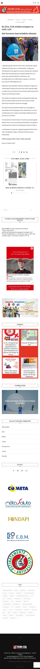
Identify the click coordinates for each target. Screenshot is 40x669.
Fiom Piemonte (6, 604)
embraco (9, 598)
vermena (12, 618)
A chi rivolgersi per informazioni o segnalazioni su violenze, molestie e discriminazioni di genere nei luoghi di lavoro (10, 348)
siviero (4, 615)
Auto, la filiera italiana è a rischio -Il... (20, 188)
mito (9, 612)
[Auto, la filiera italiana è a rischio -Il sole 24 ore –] (20, 173)
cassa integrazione (29, 593)
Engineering (18, 598)
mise (4, 612)
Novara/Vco (6, 446)
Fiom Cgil (26, 601)
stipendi (11, 615)
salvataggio (22, 612)
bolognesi (18, 593)
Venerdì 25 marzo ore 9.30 (29, 344)
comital (12, 595)
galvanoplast (16, 604)
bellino (5, 593)
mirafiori (34, 609)
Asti (3, 432)
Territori (24, 19)
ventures (5, 618)
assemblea (23, 590)
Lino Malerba (18, 609)
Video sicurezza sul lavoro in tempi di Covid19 (20, 402)
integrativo (32, 607)
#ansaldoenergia (7, 590)
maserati (26, 609)
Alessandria (10, 19)
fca (12, 601)
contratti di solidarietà (22, 595)
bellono (11, 593)
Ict (12, 607)
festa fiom (18, 601)
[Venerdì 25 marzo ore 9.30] (29, 335)
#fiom (16, 590)
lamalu (5, 609)
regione (15, 612)
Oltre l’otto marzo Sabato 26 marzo (10, 372)
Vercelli (30, 19)
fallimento (6, 601)
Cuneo (17, 19)
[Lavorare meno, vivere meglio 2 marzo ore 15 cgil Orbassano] (29, 362)
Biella (3, 436)
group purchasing (27, 604)
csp (3, 598)
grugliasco (6, 607)
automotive (31, 590)
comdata (5, 595)
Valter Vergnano (30, 615)
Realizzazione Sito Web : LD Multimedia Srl (20, 661)
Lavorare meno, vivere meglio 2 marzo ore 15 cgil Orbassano (29, 373)
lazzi (10, 609)
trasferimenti (19, 615)
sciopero (30, 612)
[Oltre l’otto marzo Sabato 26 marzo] (11, 362)
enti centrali (27, 598)
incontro (17, 607)
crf (32, 595)
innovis (25, 607)
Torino (4, 451)
